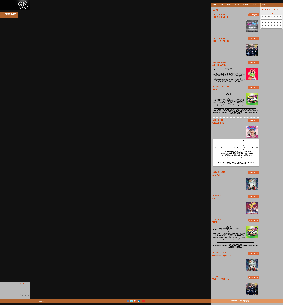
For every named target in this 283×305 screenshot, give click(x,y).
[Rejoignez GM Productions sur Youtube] (143, 301)
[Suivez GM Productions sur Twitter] (131, 301)
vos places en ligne (10, 14)
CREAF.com (247, 301)
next (28, 295)
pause (25, 295)
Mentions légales (40, 301)
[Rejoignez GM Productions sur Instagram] (135, 301)
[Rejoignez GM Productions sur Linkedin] (139, 301)
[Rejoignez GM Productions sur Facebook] (127, 301)
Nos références (40, 300)
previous (20, 295)
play (22, 295)
